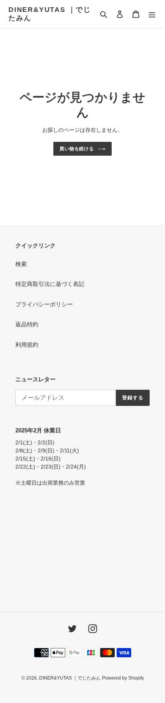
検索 (21, 264)
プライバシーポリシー (44, 304)
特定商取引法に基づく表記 (49, 284)
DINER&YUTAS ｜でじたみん (49, 14)
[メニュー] (152, 14)
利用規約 (26, 344)
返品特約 (26, 324)
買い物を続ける (76, 148)
